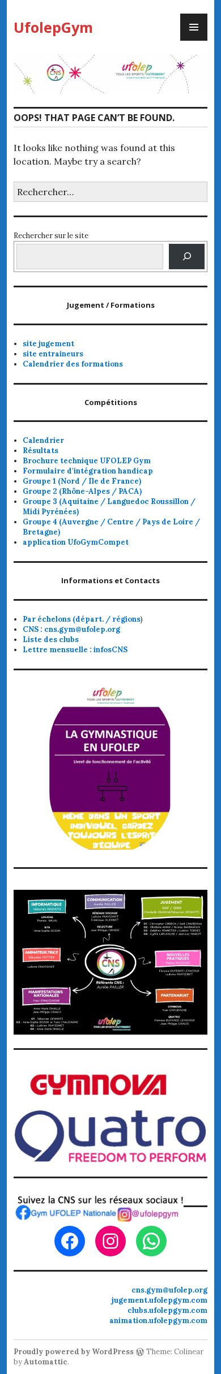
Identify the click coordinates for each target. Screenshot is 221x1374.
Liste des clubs (51, 639)
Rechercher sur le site (51, 235)
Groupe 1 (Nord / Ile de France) (82, 481)
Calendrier (43, 440)
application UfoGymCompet (76, 542)
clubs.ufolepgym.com (167, 1310)
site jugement (48, 343)
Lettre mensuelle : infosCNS (75, 649)
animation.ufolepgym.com (158, 1320)
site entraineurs (53, 354)
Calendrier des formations (73, 364)
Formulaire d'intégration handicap (88, 471)
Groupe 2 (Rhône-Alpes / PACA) (82, 491)
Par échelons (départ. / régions (82, 619)
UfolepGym (53, 27)
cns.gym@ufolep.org (169, 1290)
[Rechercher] (187, 256)
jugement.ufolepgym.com (159, 1300)
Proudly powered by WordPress (74, 1351)
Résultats (40, 450)
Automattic (45, 1362)
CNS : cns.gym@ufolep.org (71, 629)
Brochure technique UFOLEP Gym (87, 461)
